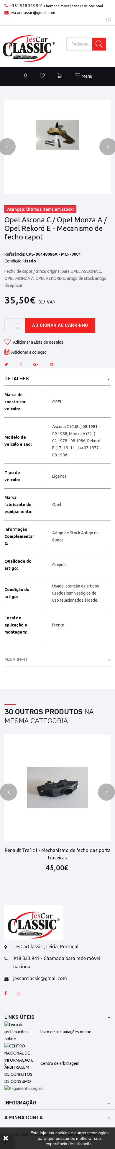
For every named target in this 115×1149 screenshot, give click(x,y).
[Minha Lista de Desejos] (42, 76)
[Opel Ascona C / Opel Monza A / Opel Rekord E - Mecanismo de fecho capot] (57, 135)
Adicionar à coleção (29, 352)
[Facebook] (5, 993)
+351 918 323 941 (26, 5)
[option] (57, 135)
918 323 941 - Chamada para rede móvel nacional (56, 962)
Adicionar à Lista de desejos (37, 342)
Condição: (13, 261)
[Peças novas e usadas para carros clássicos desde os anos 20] (33, 922)
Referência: (14, 254)
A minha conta (23, 1117)
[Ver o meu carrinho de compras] (60, 76)
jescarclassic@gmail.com (32, 12)
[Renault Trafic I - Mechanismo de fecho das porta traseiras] (57, 788)
